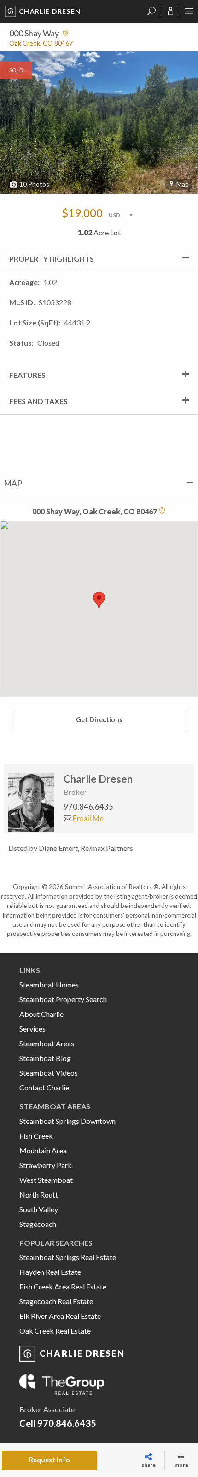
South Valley (38, 1209)
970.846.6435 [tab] (88, 806)
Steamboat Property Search (63, 999)
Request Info (49, 1460)
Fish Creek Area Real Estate (62, 1286)
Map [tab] (13, 483)
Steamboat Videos (48, 1072)
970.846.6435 (66, 1423)
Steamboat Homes (49, 984)
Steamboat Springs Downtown (67, 1121)
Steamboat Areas (46, 1043)
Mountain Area (43, 1150)
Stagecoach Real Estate (56, 1301)
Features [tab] (27, 375)
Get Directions (99, 720)
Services (32, 1028)
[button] (99, 600)
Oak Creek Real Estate (55, 1330)
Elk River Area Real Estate (60, 1316)
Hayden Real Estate (50, 1271)
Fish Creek (36, 1135)
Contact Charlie (44, 1087)
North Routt (38, 1194)
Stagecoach (37, 1224)
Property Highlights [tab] (51, 258)
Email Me (87, 818)
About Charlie (41, 1013)
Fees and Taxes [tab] (38, 401)
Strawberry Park (45, 1165)
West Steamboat (46, 1179)
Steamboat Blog (45, 1058)
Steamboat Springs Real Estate (67, 1257)
